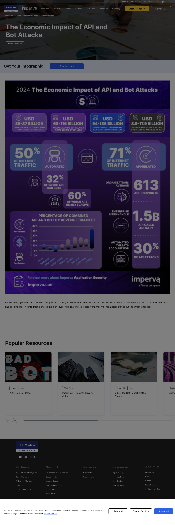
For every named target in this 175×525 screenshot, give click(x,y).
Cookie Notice (50, 514)
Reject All (118, 511)
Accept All (164, 511)
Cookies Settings (141, 511)
